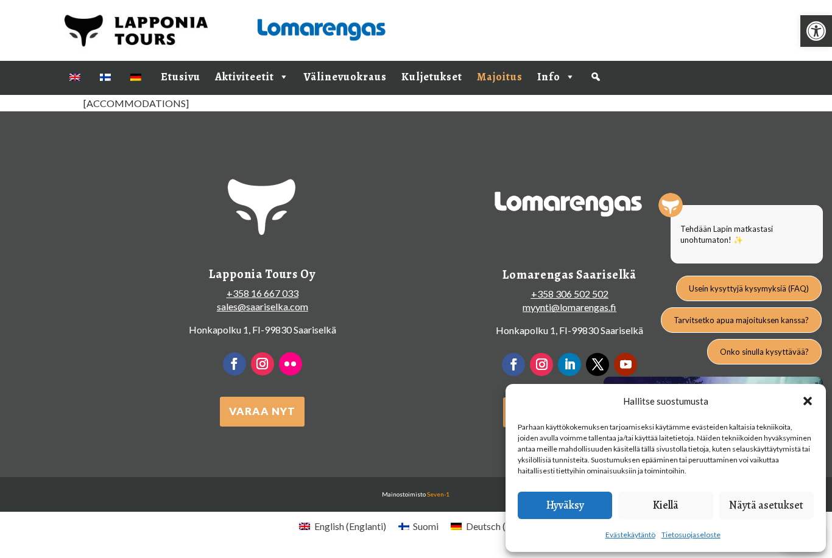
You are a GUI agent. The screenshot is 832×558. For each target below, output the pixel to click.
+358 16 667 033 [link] (262, 293)
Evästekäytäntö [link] (630, 534)
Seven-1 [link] (438, 494)
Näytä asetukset (766, 505)
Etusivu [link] (180, 77)
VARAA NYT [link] (262, 411)
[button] (808, 401)
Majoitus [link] (500, 77)
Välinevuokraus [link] (345, 77)
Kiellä (666, 505)
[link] (816, 31)
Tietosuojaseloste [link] (691, 534)
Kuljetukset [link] (431, 77)
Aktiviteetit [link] (244, 77)
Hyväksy (565, 505)
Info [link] (548, 77)
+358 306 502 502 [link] (569, 293)
